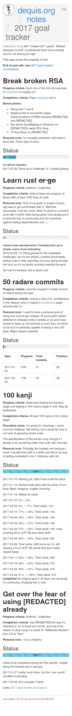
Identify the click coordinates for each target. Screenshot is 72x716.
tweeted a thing (13, 46)
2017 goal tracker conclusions (29, 687)
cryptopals (12, 92)
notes (36, 18)
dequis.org (36, 9)
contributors (48, 302)
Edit (64, 9)
